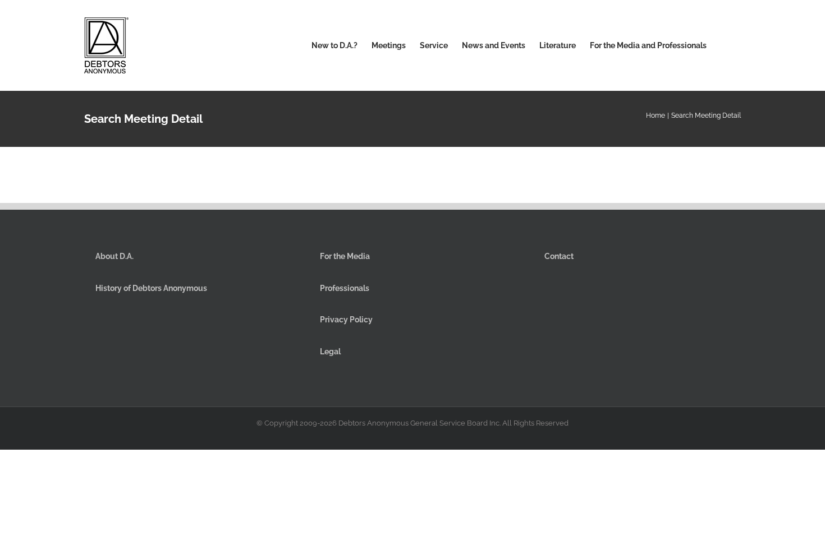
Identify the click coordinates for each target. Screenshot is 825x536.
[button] (724, 45)
